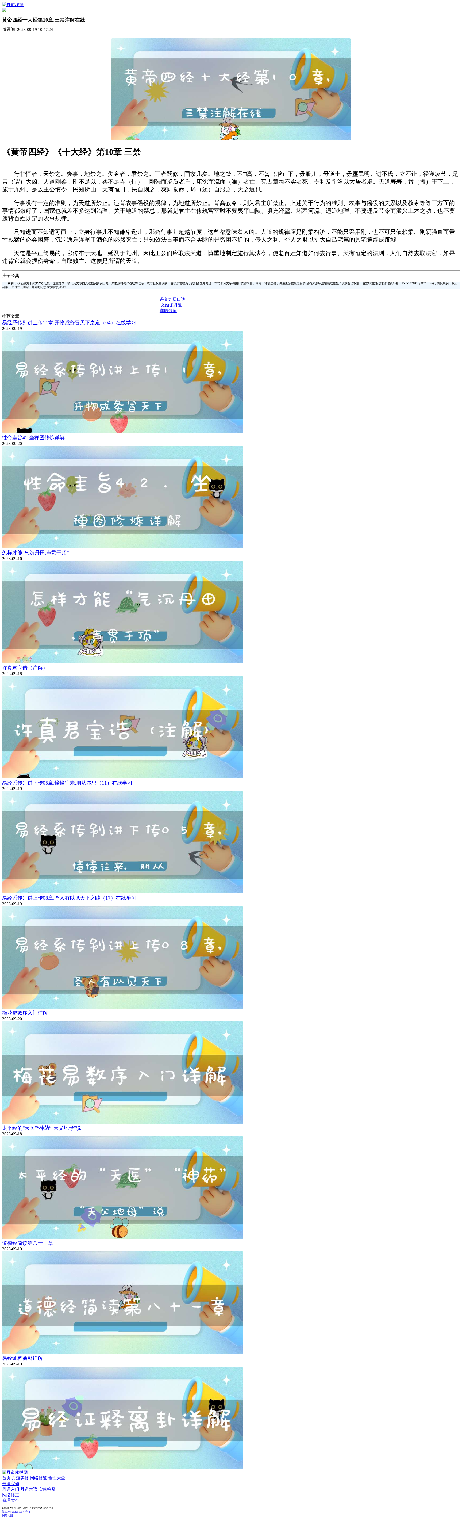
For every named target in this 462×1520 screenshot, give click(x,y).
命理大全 (56, 1478)
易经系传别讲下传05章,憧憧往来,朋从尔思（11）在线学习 (67, 783)
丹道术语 (28, 1489)
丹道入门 (10, 1489)
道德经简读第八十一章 (27, 1243)
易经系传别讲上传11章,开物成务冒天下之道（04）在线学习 (69, 322)
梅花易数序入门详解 (25, 1013)
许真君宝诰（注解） (25, 668)
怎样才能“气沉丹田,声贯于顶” (35, 553)
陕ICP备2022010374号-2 (16, 1511)
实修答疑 (47, 1489)
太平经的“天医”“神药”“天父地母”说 (41, 1128)
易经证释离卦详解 (22, 1358)
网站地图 (7, 1515)
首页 (6, 1478)
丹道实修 (20, 1478)
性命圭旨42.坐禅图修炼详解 (33, 437)
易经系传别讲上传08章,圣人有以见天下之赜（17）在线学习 (69, 898)
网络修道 (38, 1478)
